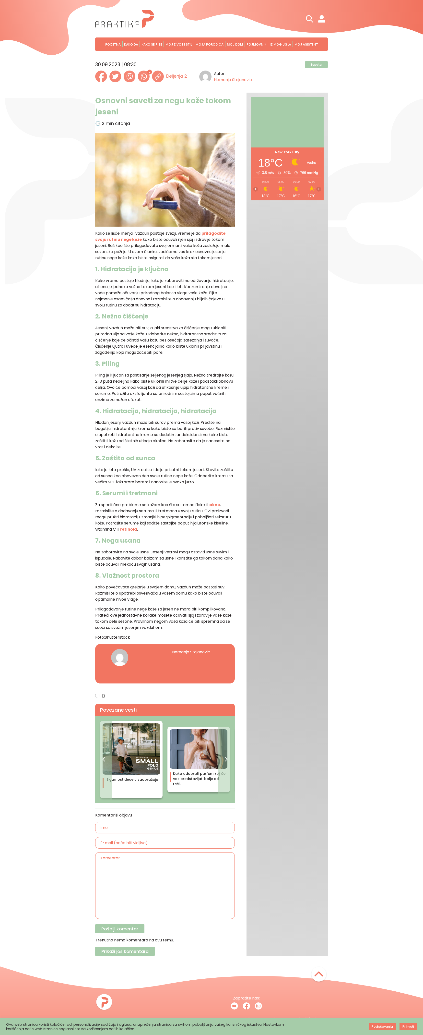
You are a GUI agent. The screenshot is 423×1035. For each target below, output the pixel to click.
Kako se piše (151, 44)
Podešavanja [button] (382, 1026)
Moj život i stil (178, 44)
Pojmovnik (256, 44)
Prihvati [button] (408, 1026)
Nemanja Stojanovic (233, 80)
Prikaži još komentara (125, 951)
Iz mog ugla (280, 44)
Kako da (131, 44)
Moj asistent (306, 44)
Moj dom (235, 44)
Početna (113, 44)
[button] (103, 759)
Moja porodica (209, 44)
